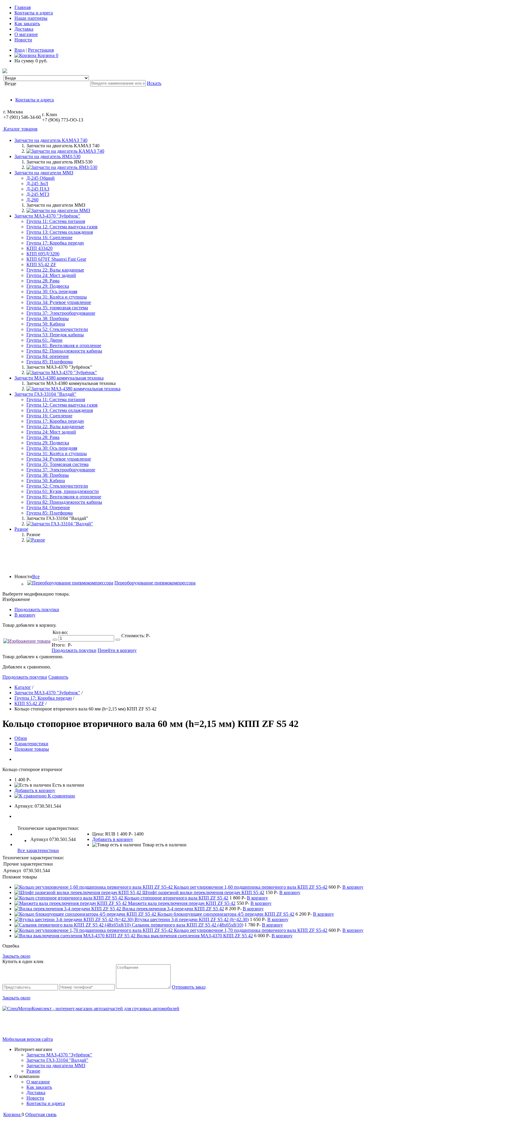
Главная (22, 7)
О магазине (26, 34)
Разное (33, 1070)
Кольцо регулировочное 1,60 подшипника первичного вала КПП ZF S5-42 (250, 887)
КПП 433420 (39, 248)
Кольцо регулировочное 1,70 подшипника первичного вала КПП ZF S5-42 (250, 930)
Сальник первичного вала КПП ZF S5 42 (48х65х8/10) (187, 924)
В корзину (24, 614)
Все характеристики (38, 850)
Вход (19, 50)
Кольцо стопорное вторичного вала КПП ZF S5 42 (176, 897)
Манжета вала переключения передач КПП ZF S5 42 (181, 903)
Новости (23, 39)
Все (36, 576)
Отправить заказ (188, 986)
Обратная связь (40, 1114)
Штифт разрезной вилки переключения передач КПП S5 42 (203, 892)
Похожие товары (31, 749)
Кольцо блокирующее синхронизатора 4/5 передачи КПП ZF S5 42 (225, 914)
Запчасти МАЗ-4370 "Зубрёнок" (59, 1054)
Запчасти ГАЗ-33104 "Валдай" (57, 1060)
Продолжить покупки (36, 609)
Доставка (23, 29)
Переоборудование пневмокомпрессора (155, 582)
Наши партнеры (30, 18)
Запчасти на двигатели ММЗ (55, 1065)
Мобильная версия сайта (27, 1039)
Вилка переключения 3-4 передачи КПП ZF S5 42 (173, 908)
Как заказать (27, 23)
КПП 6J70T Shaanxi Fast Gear (56, 259)
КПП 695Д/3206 (42, 253)
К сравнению (61, 795)
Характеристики (31, 743)
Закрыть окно (16, 956)
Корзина (47, 55)
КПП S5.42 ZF (41, 264)
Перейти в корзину (117, 650)
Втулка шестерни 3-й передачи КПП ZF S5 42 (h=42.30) (192, 919)
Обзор (20, 738)
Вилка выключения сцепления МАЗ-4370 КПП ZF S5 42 (195, 935)
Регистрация (41, 50)
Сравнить (58, 677)
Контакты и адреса (33, 12)
